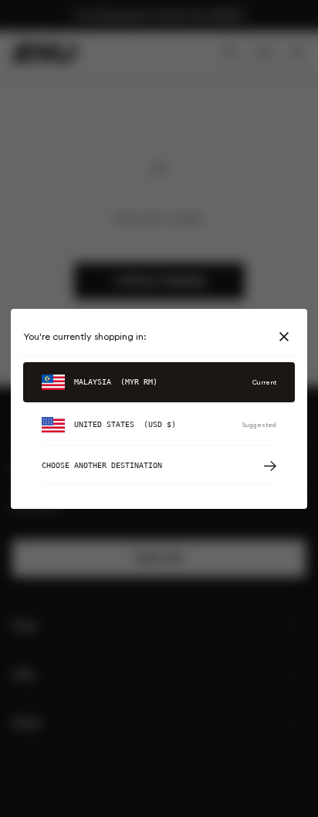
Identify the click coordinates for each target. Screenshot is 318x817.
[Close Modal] (287, 336)
